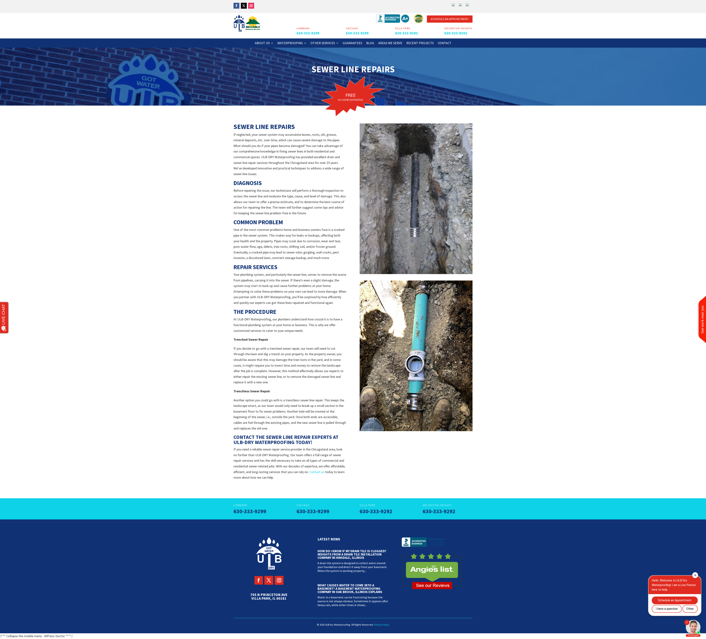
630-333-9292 (406, 33)
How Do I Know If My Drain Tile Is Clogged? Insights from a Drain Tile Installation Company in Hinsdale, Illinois (352, 554)
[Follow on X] (244, 6)
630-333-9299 (308, 33)
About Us (262, 43)
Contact (444, 43)
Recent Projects (420, 43)
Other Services (323, 43)
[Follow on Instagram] (251, 6)
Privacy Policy (381, 624)
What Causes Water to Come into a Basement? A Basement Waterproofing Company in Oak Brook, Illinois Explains (350, 588)
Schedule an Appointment (450, 19)
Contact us (316, 472)
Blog (370, 43)
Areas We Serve (390, 43)
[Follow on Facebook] (236, 6)
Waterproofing (290, 43)
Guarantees (352, 43)
